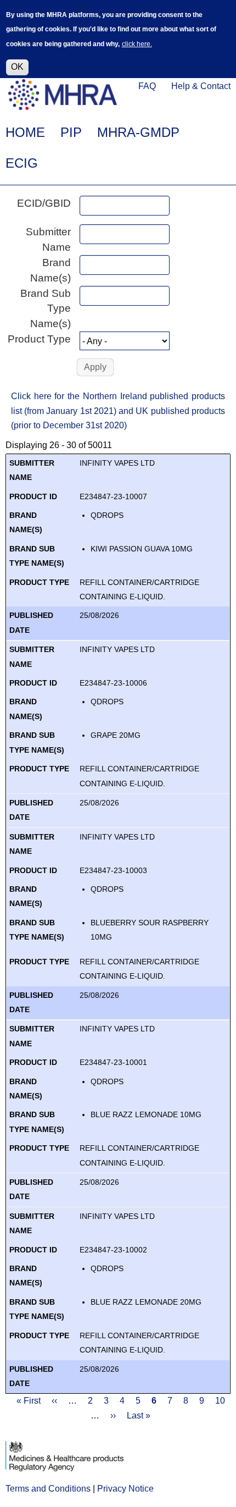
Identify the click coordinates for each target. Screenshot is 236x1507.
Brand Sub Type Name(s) (45, 309)
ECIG (21, 163)
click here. (137, 44)
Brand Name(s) (50, 270)
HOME (25, 132)
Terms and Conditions (48, 1488)
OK (17, 66)
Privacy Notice (125, 1488)
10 (220, 1400)
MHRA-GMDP (138, 132)
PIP (71, 132)
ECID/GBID (44, 203)
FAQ (147, 86)
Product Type (39, 339)
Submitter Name (48, 239)
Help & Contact (201, 86)
